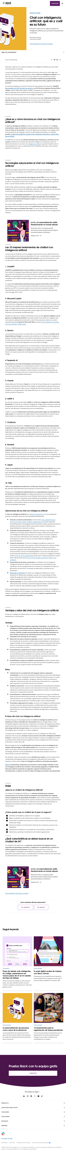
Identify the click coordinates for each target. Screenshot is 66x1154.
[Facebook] (54, 59)
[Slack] (7, 3)
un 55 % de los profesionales (24, 556)
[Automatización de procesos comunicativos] (17, 1008)
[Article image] (17, 951)
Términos (12, 1142)
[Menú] (62, 3)
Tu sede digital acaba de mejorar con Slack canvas (47, 972)
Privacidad (4, 1142)
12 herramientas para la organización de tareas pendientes (48, 1029)
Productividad (35, 13)
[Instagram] (27, 1096)
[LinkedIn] (57, 60)
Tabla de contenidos (8, 52)
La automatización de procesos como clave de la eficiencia (16, 1029)
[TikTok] (42, 1096)
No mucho (41, 907)
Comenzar (55, 3)
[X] (35, 1096)
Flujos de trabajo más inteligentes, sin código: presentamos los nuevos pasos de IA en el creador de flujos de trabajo (17, 974)
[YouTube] (38, 1096)
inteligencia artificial (34, 144)
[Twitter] (52, 60)
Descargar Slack (5, 1138)
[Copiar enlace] (60, 59)
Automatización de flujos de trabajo (41, 44)
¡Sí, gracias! (25, 907)
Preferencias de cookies (23, 1142)
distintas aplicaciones (37, 514)
